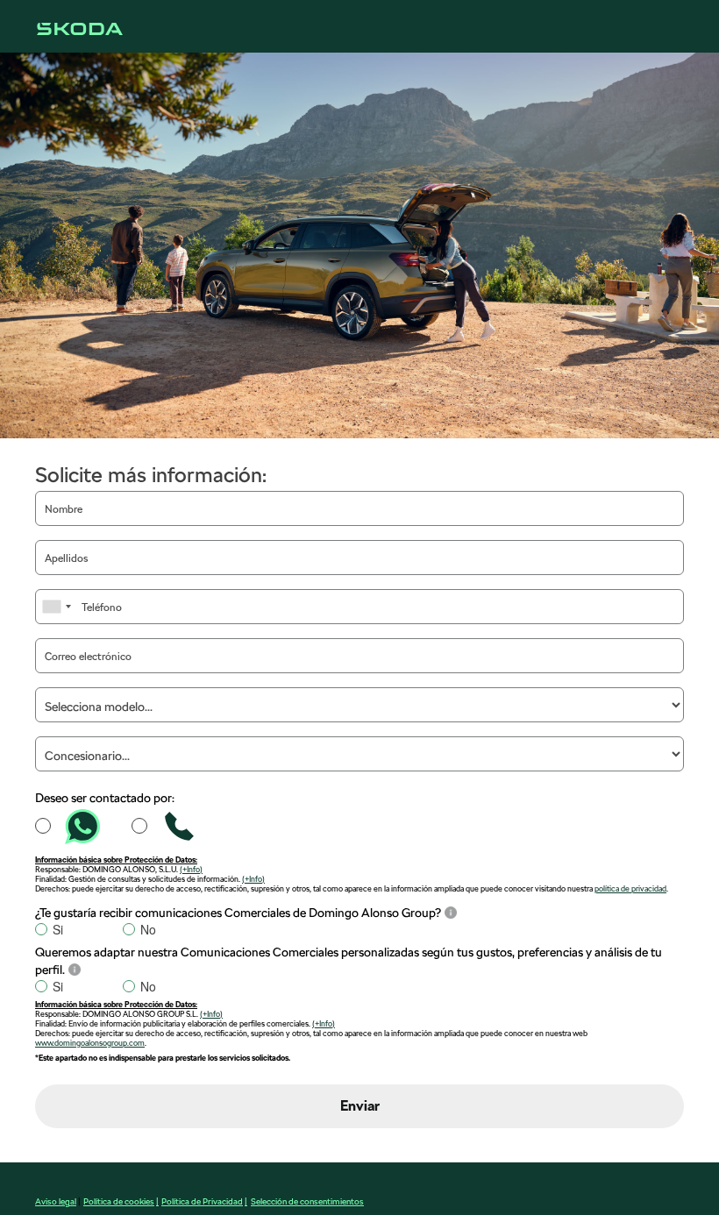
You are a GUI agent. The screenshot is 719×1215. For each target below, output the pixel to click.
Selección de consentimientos (307, 1201)
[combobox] (56, 606)
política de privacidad (630, 888)
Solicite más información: (151, 475)
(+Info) (191, 869)
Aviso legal (55, 1201)
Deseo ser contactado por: (104, 798)
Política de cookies (118, 1201)
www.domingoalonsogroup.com (90, 1043)
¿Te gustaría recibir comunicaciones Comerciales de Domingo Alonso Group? (238, 913)
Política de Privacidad (202, 1201)
